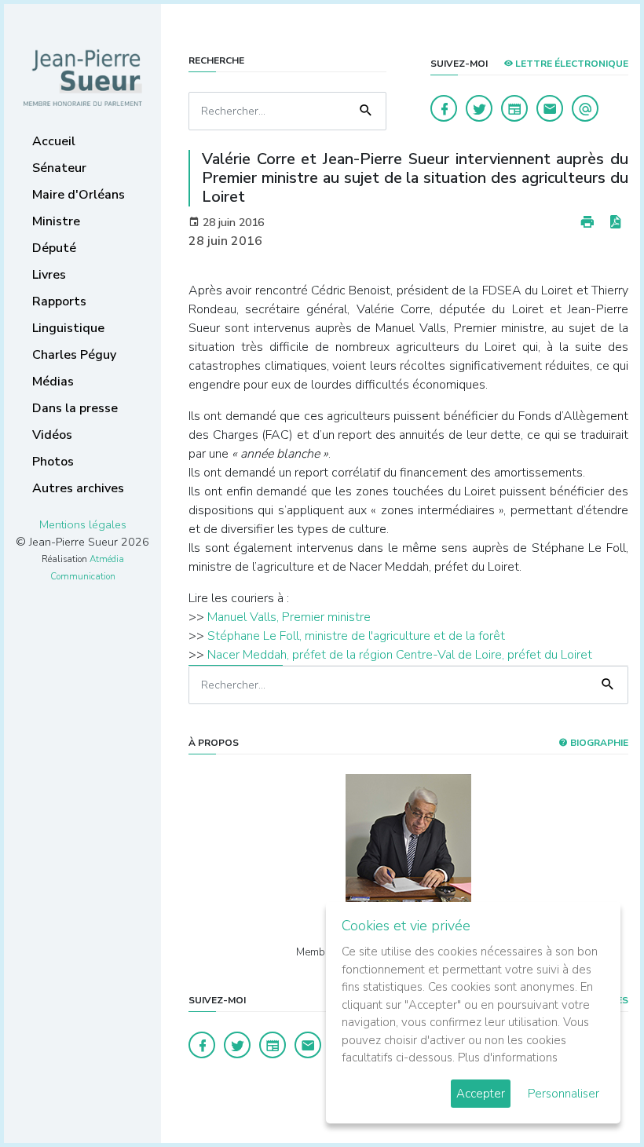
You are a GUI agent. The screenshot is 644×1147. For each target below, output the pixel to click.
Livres (49, 274)
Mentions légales (82, 524)
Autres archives (78, 488)
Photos (53, 461)
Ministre (56, 221)
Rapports (59, 301)
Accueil (53, 141)
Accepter (480, 1093)
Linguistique (68, 328)
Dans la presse (75, 408)
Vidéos (52, 435)
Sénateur (59, 168)
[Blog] (514, 108)
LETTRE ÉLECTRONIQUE (570, 63)
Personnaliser (563, 1093)
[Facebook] (443, 108)
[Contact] (549, 108)
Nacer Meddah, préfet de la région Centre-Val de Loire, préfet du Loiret (399, 654)
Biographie (598, 742)
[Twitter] (479, 108)
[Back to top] (595, 1098)
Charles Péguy (74, 354)
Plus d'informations (508, 1057)
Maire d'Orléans (78, 194)
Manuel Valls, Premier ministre (289, 617)
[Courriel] (585, 108)
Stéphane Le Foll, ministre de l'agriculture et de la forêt (356, 636)
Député (54, 248)
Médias (53, 381)
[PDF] (615, 222)
